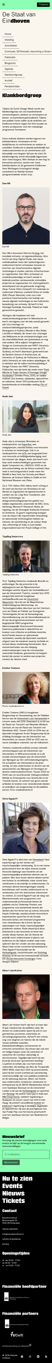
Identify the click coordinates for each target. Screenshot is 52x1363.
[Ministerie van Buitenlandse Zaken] (16, 1323)
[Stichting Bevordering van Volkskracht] (16, 1345)
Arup (37, 253)
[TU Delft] (16, 1334)
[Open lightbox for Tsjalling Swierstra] (26, 556)
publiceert (7, 1105)
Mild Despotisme (10, 1096)
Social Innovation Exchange (21, 958)
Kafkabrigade (9, 952)
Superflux (26, 444)
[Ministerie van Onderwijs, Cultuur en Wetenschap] (16, 1296)
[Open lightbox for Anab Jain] (26, 416)
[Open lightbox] (26, 828)
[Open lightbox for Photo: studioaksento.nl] (26, 688)
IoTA (24, 453)
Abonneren (11, 1162)
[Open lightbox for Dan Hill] (26, 215)
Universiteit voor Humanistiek (32, 718)
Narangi (10, 1093)
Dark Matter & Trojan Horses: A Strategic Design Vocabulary (25, 372)
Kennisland (38, 859)
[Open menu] (3, 4)
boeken (37, 1102)
